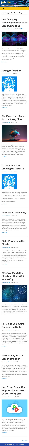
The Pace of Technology (14, 212)
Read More (4, 62)
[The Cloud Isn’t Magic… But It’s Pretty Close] (14, 133)
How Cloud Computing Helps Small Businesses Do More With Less (14, 390)
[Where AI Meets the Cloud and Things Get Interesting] (14, 293)
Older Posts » (24, 440)
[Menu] (3, 8)
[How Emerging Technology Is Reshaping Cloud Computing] (14, 38)
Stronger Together (11, 70)
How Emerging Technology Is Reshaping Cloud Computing (14, 22)
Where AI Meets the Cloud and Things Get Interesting (13, 276)
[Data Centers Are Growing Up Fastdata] (9, 181)
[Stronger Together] (9, 83)
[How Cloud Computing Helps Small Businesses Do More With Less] (14, 408)
